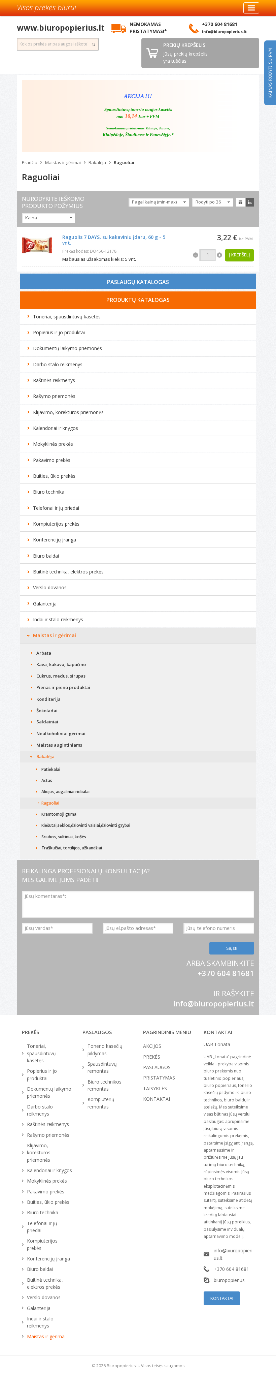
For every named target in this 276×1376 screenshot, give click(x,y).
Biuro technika (48, 492)
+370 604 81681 (231, 1269)
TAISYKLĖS (155, 1088)
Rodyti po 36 (208, 202)
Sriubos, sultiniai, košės (63, 837)
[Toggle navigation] (251, 8)
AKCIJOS (152, 1046)
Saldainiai (47, 722)
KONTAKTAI (156, 1099)
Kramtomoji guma (58, 814)
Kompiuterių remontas (101, 1102)
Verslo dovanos (50, 587)
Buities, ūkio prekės (54, 476)
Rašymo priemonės (54, 396)
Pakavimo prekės (51, 460)
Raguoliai (124, 162)
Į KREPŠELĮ (239, 255)
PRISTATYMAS (159, 1077)
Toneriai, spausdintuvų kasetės (67, 316)
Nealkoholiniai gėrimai (60, 733)
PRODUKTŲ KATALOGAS (138, 300)
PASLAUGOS (157, 1067)
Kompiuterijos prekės (56, 524)
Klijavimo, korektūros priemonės (68, 412)
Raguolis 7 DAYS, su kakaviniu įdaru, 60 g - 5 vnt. (113, 240)
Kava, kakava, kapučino (61, 664)
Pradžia (29, 162)
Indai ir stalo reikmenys (58, 619)
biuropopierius (229, 1280)
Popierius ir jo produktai (59, 332)
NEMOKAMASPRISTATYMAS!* (148, 27)
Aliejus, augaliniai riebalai (65, 791)
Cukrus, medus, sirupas (60, 676)
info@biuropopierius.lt (213, 1003)
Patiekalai (50, 769)
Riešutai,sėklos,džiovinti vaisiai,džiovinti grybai (85, 825)
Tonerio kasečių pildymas (105, 1049)
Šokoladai (47, 711)
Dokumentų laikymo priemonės (67, 348)
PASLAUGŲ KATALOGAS (138, 282)
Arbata (43, 653)
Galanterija (45, 603)
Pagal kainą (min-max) (154, 202)
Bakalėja (97, 162)
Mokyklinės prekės (53, 444)
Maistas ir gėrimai (63, 162)
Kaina (31, 218)
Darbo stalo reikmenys (57, 364)
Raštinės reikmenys (54, 380)
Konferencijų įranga (54, 539)
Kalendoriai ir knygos (55, 428)
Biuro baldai (46, 556)
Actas (46, 780)
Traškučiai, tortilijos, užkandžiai (71, 848)
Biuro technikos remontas (105, 1085)
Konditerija (48, 699)
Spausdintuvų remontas (102, 1067)
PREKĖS (151, 1057)
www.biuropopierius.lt (61, 27)
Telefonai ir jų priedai (56, 508)
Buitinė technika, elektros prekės (68, 571)
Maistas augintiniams (59, 745)
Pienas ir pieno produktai (63, 687)
